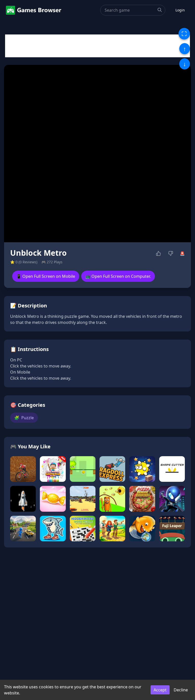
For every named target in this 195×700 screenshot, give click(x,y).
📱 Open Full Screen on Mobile (45, 276)
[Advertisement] (97, 45)
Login (180, 10)
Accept (160, 690)
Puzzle (24, 417)
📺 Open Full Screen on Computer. (118, 276)
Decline (181, 690)
